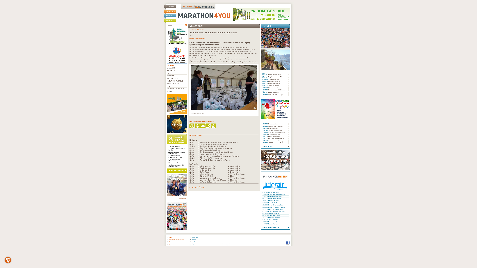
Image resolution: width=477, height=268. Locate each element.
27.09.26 (265, 196)
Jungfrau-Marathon (274, 79)
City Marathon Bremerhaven (276, 88)
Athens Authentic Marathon (276, 211)
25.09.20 (192, 154)
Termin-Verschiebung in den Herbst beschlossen (216, 152)
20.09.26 (265, 194)
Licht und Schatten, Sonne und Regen (213, 180)
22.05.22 (192, 142)
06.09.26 (265, 88)
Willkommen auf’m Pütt (207, 166)
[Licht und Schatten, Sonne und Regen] (199, 180)
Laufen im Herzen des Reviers (210, 178)
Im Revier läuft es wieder (208, 182)
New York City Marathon (275, 209)
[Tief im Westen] (199, 172)
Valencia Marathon (273, 213)
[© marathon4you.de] (224, 109)
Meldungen (170, 6)
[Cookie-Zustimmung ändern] (8, 260)
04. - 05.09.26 (264, 74)
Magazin (169, 20)
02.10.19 (192, 160)
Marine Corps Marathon (275, 205)
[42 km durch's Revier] (199, 176)
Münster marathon (173, 163)
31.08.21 (192, 148)
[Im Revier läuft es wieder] (199, 182)
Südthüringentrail (273, 128)
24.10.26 (265, 203)
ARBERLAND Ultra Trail (275, 143)
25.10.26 (265, 205)
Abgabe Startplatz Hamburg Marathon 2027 (176, 152)
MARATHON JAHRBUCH (175, 81)
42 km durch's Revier (207, 176)
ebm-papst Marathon (274, 134)
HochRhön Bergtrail (274, 136)
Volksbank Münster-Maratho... (277, 132)
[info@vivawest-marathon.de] (197, 126)
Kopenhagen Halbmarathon (276, 194)
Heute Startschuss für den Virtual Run (212, 154)
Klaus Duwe (234, 176)
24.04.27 (265, 224)
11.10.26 (265, 200)
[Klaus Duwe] (229, 176)
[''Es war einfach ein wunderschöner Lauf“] (199, 144)
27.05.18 (192, 170)
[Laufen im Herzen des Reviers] (199, 178)
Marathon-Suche (172, 78)
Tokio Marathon (273, 219)
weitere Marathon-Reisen (270, 227)
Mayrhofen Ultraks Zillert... (276, 77)
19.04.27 (265, 222)
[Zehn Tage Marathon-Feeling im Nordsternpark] (199, 148)
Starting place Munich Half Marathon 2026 (176, 165)
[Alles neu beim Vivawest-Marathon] (199, 158)
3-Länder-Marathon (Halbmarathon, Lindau (175, 156)
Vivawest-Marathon (198, 30)
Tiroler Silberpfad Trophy (275, 141)
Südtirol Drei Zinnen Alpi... (276, 95)
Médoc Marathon (273, 192)
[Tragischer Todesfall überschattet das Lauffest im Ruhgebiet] (199, 142)
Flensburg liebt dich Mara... (276, 90)
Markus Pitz (234, 172)
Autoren (169, 86)
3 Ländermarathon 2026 (175, 146)
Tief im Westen (205, 172)
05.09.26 (265, 79)
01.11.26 (265, 209)
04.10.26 (265, 198)
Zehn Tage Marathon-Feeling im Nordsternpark (216, 148)
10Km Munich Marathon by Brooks (176, 149)
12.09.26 (265, 95)
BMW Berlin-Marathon (274, 196)
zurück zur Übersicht (198, 187)
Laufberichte (171, 11)
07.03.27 (265, 219)
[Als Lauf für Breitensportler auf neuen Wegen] (199, 160)
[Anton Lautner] (229, 166)
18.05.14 (192, 176)
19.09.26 (265, 138)
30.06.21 (192, 150)
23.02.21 (192, 152)
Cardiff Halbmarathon (274, 198)
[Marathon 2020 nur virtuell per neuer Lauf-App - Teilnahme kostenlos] (199, 156)
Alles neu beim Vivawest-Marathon (211, 158)
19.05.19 (192, 168)
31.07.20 (192, 156)
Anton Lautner (235, 166)
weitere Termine (267, 146)
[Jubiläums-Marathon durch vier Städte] (199, 146)
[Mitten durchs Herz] (199, 174)
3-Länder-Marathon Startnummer (174, 160)
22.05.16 (192, 172)
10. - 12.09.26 (264, 92)
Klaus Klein (234, 180)
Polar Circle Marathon (274, 203)
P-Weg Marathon (273, 92)
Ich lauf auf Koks (205, 170)
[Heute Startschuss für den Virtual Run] (199, 154)
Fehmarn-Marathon (274, 83)
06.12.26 (265, 213)
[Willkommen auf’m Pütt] (199, 166)
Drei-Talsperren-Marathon (276, 138)
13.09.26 (265, 130)
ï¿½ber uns (172, 244)
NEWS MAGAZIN (173, 83)
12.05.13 (192, 180)
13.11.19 (192, 158)
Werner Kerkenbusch (237, 174)
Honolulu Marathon (274, 217)
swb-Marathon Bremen (275, 130)
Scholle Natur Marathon (275, 126)
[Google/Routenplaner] (213, 126)
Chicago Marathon (273, 200)
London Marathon (273, 224)
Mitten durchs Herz (206, 174)
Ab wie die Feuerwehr (207, 168)
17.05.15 (192, 174)
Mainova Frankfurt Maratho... (277, 207)
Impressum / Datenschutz (175, 89)
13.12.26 (265, 217)
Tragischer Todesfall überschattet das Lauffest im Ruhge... (219, 142)
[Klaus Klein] (229, 180)
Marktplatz (170, 76)
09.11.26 (265, 211)
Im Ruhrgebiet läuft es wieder (210, 150)
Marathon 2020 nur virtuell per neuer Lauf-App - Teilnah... (219, 156)
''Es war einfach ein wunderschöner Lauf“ (214, 144)
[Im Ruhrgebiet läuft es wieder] (199, 150)
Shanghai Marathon (274, 215)
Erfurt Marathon (273, 124)
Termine (169, 16)
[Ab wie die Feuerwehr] (199, 168)
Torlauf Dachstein (273, 85)
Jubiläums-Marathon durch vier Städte (213, 146)
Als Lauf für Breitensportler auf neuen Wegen (215, 160)
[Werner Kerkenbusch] (229, 174)
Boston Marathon (273, 222)
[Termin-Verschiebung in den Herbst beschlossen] (199, 152)
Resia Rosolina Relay (274, 74)
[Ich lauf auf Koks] (199, 170)
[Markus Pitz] (229, 172)
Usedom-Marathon (274, 81)
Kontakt (169, 91)
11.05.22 (192, 146)
